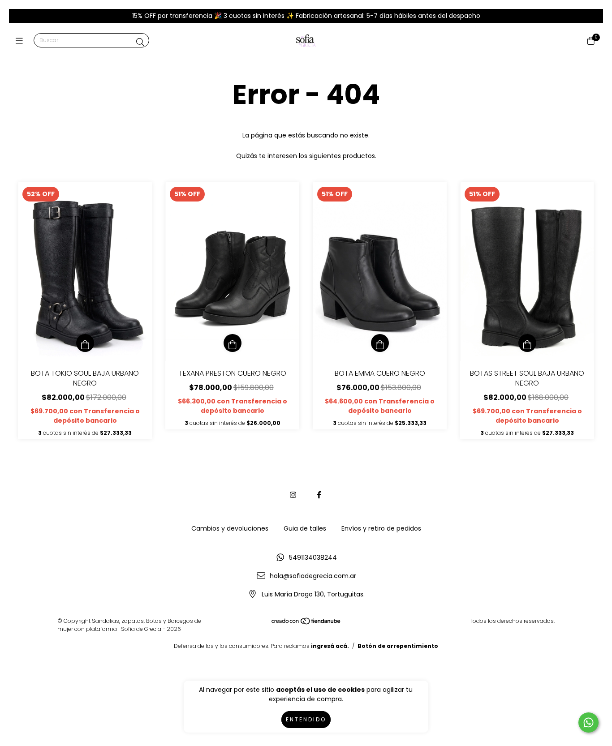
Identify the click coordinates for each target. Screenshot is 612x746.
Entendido (306, 719)
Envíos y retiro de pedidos (381, 528)
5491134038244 (313, 557)
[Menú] (21, 41)
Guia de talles (305, 528)
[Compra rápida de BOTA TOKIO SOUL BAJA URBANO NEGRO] (85, 343)
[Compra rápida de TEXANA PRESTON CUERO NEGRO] (232, 343)
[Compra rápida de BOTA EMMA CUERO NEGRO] (380, 343)
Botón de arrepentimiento (398, 646)
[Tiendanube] (306, 622)
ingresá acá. (330, 646)
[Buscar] (140, 42)
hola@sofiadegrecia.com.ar (313, 575)
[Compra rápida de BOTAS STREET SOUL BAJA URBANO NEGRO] (527, 343)
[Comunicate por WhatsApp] (588, 722)
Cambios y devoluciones (229, 528)
